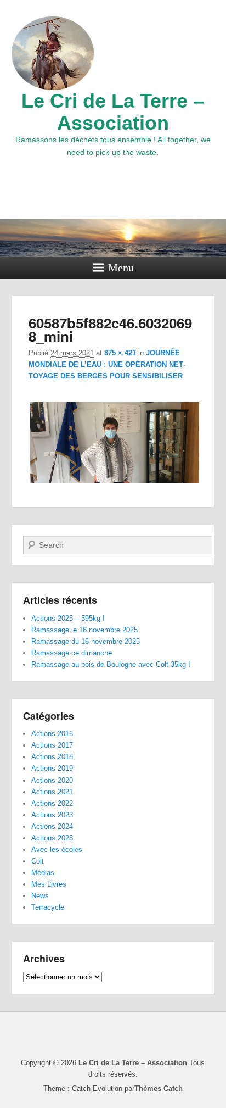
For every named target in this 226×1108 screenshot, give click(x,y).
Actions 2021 (52, 792)
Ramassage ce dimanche (71, 653)
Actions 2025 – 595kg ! (68, 618)
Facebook (89, 187)
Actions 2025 (52, 838)
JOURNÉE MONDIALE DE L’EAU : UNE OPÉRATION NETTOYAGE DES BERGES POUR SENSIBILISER (107, 364)
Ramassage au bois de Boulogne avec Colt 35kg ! (110, 664)
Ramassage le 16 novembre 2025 (84, 630)
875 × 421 (120, 353)
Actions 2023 (52, 815)
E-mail (137, 187)
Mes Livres (48, 884)
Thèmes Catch (158, 1088)
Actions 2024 (52, 826)
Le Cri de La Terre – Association (112, 112)
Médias (42, 872)
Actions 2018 (52, 757)
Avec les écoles (56, 849)
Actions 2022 (52, 803)
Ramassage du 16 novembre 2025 (85, 641)
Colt (37, 861)
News (40, 896)
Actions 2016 (52, 734)
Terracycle (47, 907)
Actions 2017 (52, 745)
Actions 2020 (52, 780)
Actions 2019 (52, 768)
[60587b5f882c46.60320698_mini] (115, 483)
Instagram (113, 187)
